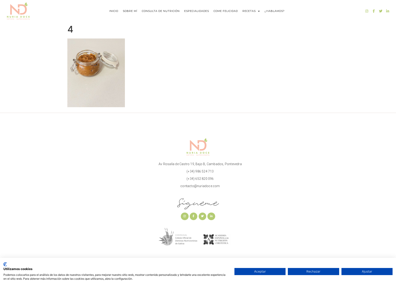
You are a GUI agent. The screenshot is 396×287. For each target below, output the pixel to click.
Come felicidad (226, 11)
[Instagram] (366, 11)
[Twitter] (380, 11)
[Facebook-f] (373, 11)
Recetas (249, 11)
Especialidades (196, 11)
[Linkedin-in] (387, 11)
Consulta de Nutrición (161, 11)
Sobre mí (130, 11)
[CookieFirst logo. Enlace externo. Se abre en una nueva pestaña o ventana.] (5, 264)
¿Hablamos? (274, 11)
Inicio (113, 11)
